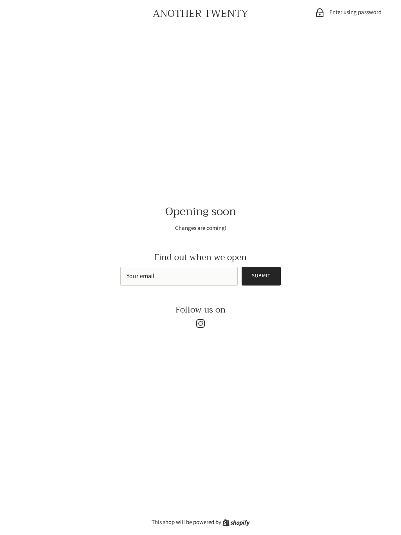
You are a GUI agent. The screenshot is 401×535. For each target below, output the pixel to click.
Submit (261, 275)
